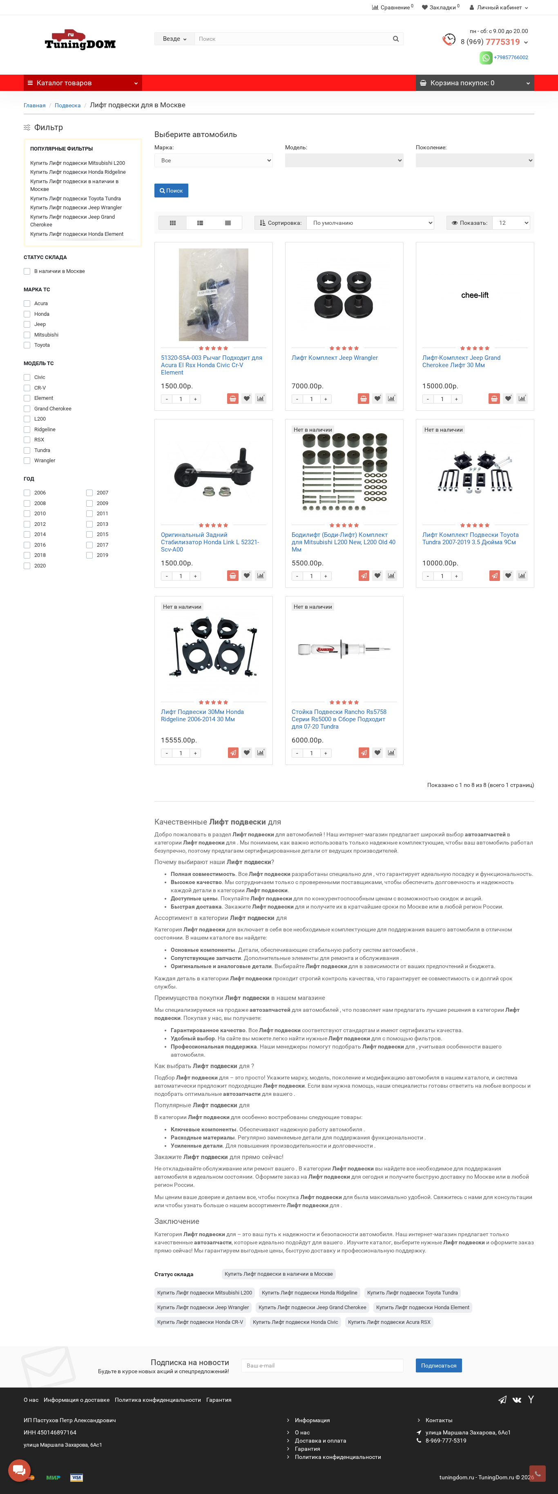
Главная (35, 105)
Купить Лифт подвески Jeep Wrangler (76, 207)
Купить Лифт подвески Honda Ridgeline (78, 172)
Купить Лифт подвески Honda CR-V (200, 1322)
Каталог (64, 83)
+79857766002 (510, 57)
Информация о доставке (76, 1399)
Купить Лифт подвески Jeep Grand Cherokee (72, 221)
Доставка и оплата (320, 1440)
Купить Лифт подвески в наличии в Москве (74, 185)
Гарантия (219, 1399)
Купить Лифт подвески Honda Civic (295, 1322)
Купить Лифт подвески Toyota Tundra (75, 198)
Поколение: (431, 147)
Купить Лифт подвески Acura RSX (389, 1322)
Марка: (164, 147)
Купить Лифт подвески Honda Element (76, 234)
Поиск (162, 177)
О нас (31, 1399)
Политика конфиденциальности (158, 1399)
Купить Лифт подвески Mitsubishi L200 (77, 163)
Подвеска (68, 105)
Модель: (296, 147)
